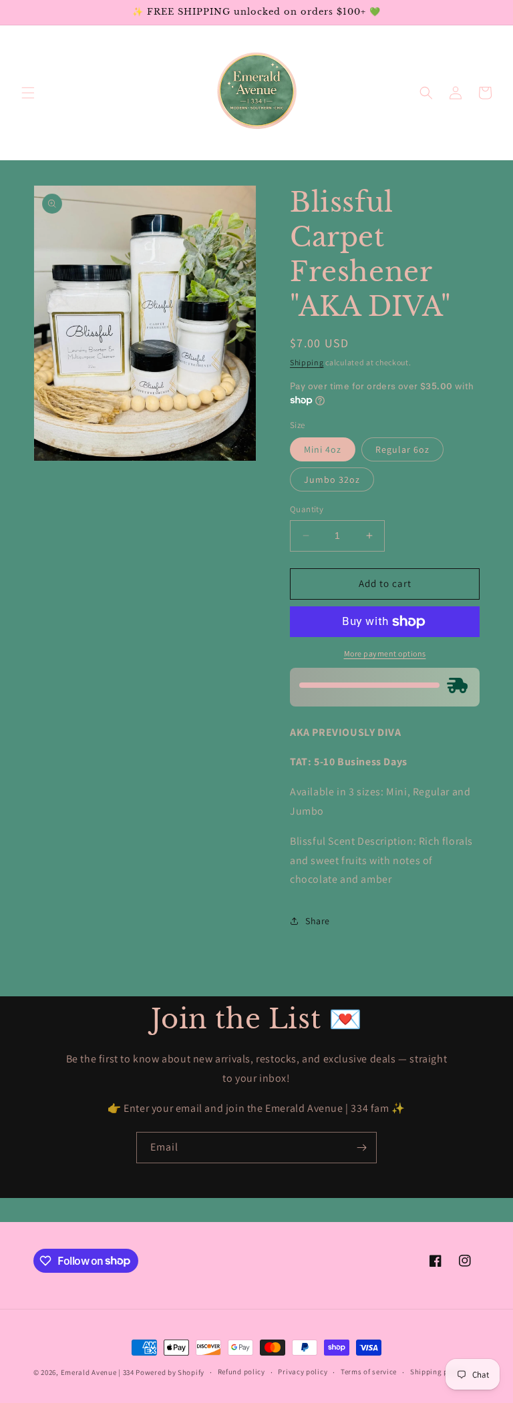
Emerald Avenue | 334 (97, 1372)
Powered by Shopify (170, 1372)
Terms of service (369, 1371)
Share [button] (317, 921)
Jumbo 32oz (332, 479)
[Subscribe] (361, 1147)
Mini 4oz (322, 449)
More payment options (385, 653)
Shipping (307, 362)
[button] (28, 93)
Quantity (306, 509)
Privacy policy (302, 1371)
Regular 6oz (402, 449)
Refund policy (241, 1371)
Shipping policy (438, 1371)
